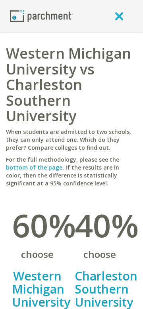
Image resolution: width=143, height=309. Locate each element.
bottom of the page (34, 167)
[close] (119, 16)
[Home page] (41, 15)
